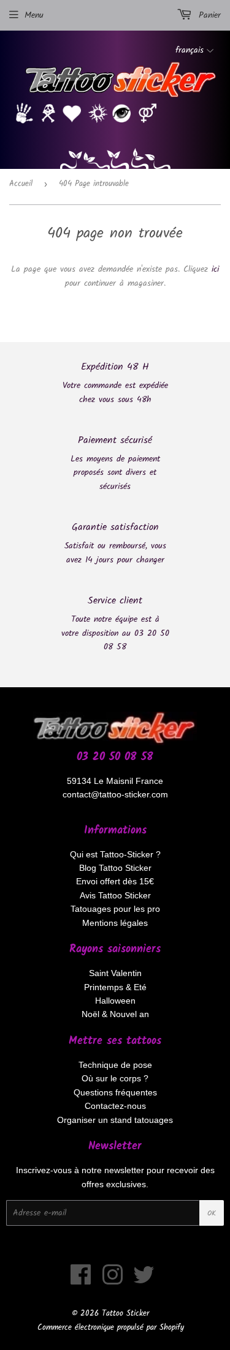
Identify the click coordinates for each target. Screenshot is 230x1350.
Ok (211, 1213)
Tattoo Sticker (125, 1313)
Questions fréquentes (115, 1092)
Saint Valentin (115, 973)
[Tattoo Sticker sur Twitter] (144, 1281)
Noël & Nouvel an (115, 1014)
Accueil (21, 183)
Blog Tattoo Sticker (115, 868)
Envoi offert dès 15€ (115, 881)
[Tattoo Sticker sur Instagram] (112, 1281)
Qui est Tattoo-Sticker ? (115, 854)
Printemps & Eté (115, 987)
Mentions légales (115, 923)
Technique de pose (115, 1065)
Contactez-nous (115, 1106)
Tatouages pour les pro (115, 909)
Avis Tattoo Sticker (115, 895)
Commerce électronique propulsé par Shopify (110, 1327)
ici (215, 269)
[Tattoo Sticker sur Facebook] (81, 1281)
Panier (208, 15)
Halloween (115, 1000)
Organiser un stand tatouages (115, 1120)
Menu (34, 15)
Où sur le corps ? (115, 1078)
